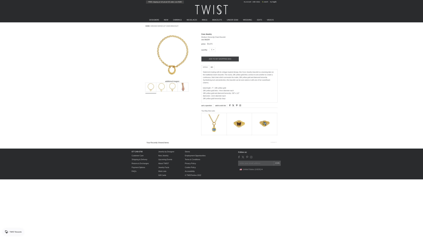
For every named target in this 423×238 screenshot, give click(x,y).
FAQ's (134, 171)
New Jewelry (163, 156)
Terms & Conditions (192, 159)
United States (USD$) (252, 169)
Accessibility (190, 171)
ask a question (206, 105)
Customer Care (138, 156)
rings (204, 20)
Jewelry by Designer (166, 152)
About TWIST (163, 163)
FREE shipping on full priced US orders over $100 (165, 2)
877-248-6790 (137, 152)
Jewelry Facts (163, 167)
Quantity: (205, 50)
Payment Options (138, 167)
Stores (187, 152)
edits (259, 20)
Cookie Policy (190, 167)
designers (154, 20)
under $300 (232, 20)
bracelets (217, 20)
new (166, 20)
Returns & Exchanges (140, 163)
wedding (247, 20)
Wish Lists (162, 171)
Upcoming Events (165, 159)
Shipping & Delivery (139, 159)
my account (247, 2)
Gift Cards (162, 175)
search (265, 2)
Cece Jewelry (206, 34)
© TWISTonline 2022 (193, 175)
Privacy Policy (190, 163)
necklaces (192, 20)
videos (270, 20)
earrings (177, 20)
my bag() (273, 2)
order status (256, 2)
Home (147, 26)
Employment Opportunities (195, 156)
